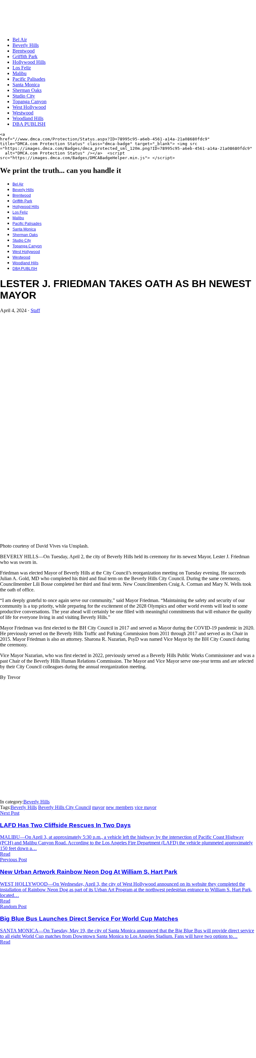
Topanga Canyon (29, 101)
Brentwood (23, 50)
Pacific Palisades (28, 79)
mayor (98, 807)
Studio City (23, 96)
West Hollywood (29, 107)
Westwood (22, 112)
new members (119, 807)
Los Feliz (21, 67)
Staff (35, 310)
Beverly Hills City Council (64, 807)
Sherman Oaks (27, 90)
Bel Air (19, 39)
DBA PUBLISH (29, 124)
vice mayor (145, 807)
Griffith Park (24, 56)
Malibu (19, 73)
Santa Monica (26, 84)
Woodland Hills (27, 118)
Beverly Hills (25, 45)
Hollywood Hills (29, 62)
